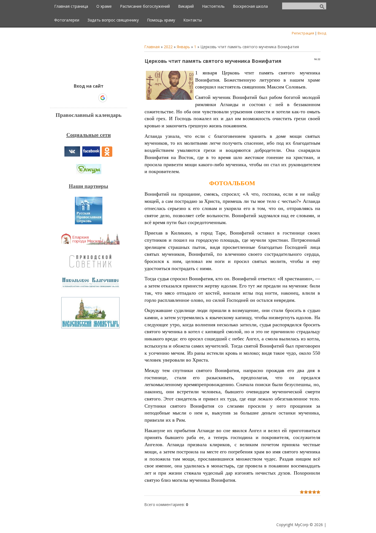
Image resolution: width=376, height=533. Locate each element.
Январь (183, 46)
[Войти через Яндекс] (93, 98)
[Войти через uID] (65, 98)
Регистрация (303, 33)
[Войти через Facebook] (84, 98)
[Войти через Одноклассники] (112, 98)
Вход (322, 33)
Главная (152, 46)
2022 (168, 46)
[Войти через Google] (102, 97)
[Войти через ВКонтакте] (74, 98)
